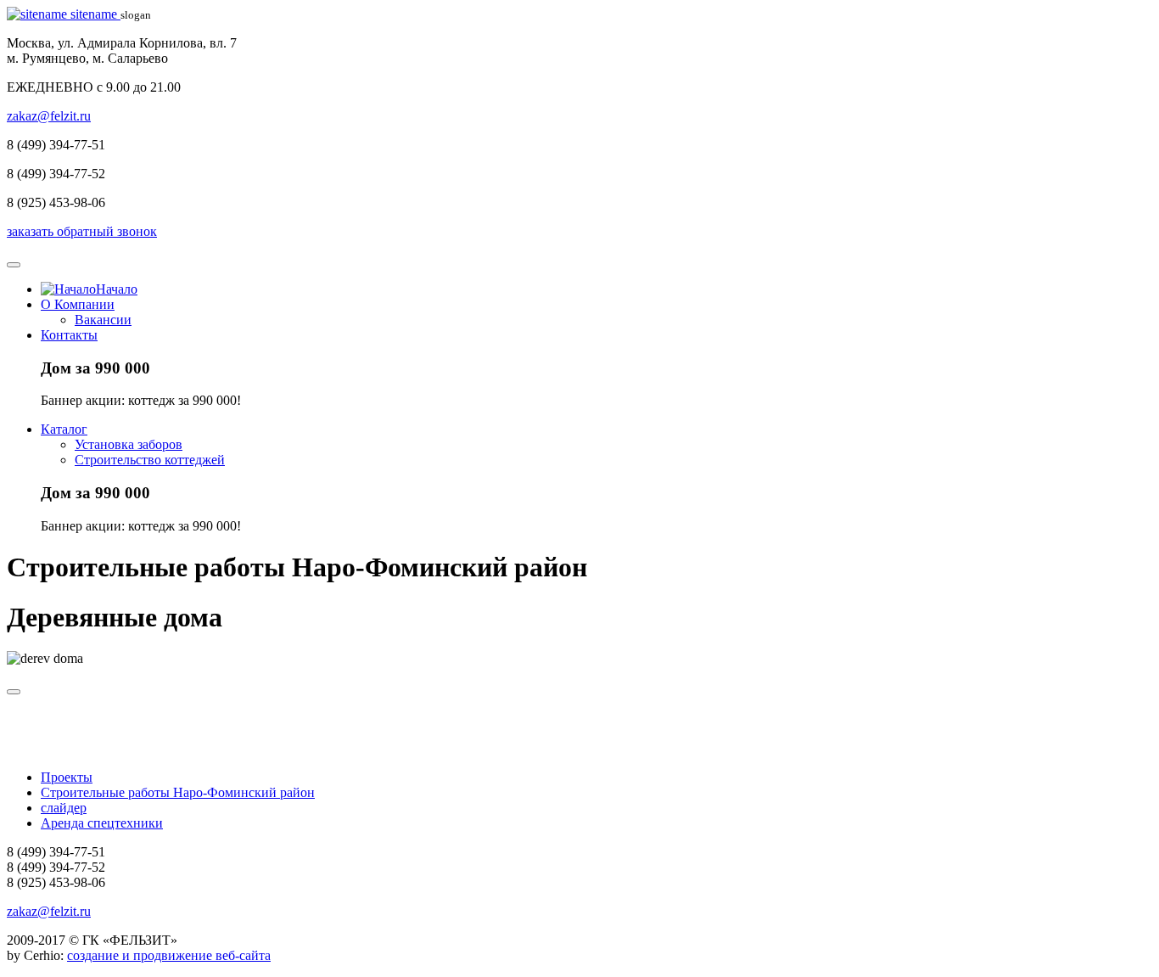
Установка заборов (128, 444)
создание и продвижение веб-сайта (169, 955)
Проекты (66, 777)
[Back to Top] (13, 691)
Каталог (64, 429)
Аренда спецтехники (102, 823)
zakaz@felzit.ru (49, 116)
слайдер (64, 807)
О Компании (78, 304)
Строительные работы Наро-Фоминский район (178, 792)
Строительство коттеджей (150, 459)
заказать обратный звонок (82, 231)
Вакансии (103, 319)
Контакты (69, 335)
